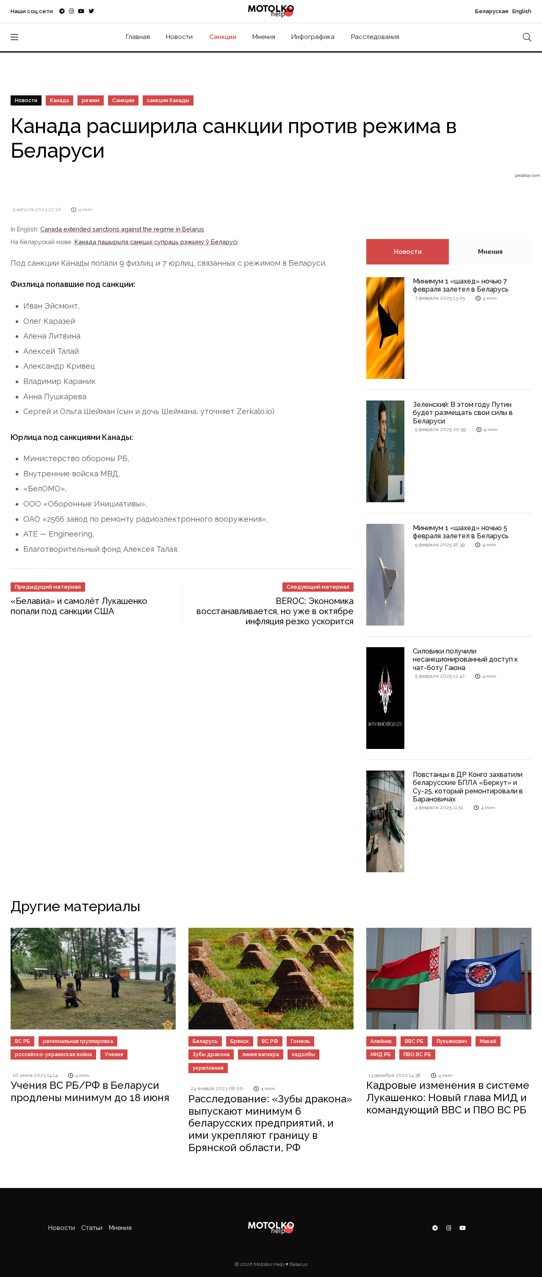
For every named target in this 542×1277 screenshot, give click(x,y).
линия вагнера (260, 1054)
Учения (114, 1054)
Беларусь (205, 1041)
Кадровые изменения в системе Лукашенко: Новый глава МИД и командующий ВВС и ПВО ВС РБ (447, 1097)
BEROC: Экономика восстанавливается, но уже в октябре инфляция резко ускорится (275, 611)
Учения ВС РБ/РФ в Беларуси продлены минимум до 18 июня (90, 1091)
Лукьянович (451, 1041)
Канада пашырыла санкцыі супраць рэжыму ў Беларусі (156, 241)
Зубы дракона (211, 1054)
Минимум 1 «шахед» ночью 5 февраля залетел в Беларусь (461, 532)
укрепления (208, 1068)
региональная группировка (78, 1041)
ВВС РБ (414, 1041)
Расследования (375, 37)
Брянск (239, 1041)
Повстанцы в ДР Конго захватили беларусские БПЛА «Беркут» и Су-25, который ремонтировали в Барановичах (468, 787)
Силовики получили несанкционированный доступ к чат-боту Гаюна (465, 659)
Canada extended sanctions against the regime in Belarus (122, 229)
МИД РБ (381, 1054)
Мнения (263, 37)
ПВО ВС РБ (417, 1054)
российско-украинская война (53, 1054)
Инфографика (313, 37)
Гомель (300, 1041)
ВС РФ (270, 1041)
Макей (488, 1041)
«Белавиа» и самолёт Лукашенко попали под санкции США (79, 606)
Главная (138, 37)
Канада (59, 100)
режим (91, 100)
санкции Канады (168, 100)
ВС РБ (22, 1041)
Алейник (381, 1041)
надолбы (303, 1054)
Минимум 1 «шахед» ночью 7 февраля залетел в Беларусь (461, 285)
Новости (179, 37)
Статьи (91, 1228)
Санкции (222, 37)
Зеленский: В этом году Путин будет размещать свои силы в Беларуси (463, 413)
